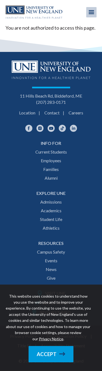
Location (27, 112)
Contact (52, 112)
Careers (76, 112)
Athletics (51, 227)
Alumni (51, 177)
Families (51, 169)
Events (51, 260)
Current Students (51, 151)
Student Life (51, 219)
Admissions (51, 201)
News (51, 269)
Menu (91, 12)
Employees (51, 160)
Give (51, 277)
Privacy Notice (51, 338)
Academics (51, 210)
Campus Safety (51, 251)
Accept (47, 354)
